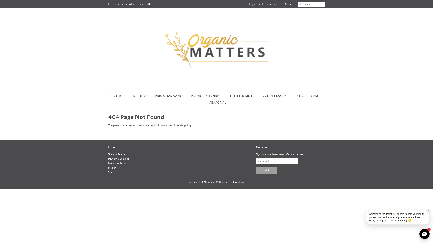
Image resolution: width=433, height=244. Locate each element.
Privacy (112, 167)
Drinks (139, 96)
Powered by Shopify (235, 182)
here (162, 125)
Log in (252, 4)
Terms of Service (116, 154)
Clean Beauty (275, 96)
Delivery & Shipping (118, 158)
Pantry (117, 96)
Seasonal (217, 103)
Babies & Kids (242, 96)
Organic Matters (215, 182)
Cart (291, 4)
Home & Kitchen (206, 96)
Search (111, 172)
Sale (315, 96)
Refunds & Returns (117, 163)
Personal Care (168, 96)
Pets (300, 96)
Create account (271, 4)
